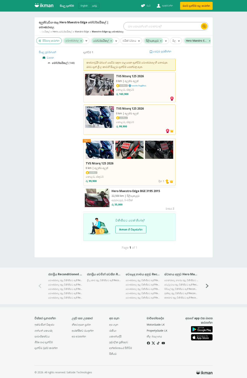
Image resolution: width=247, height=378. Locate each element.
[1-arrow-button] (207, 286)
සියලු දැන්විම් (67, 5)
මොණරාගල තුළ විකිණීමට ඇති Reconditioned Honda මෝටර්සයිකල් (142, 284)
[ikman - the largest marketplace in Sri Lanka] (44, 6)
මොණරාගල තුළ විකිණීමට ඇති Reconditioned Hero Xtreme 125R (65, 288)
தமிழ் (94, 5)
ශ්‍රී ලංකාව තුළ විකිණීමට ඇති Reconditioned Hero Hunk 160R (104, 280)
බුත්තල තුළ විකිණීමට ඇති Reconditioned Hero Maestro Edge (181, 293)
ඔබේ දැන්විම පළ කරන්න (196, 5)
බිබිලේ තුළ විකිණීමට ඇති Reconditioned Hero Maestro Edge (181, 288)
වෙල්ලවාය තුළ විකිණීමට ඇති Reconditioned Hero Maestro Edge (181, 284)
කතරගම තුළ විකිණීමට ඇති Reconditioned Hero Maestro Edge (181, 297)
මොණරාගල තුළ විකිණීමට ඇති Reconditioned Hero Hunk (65, 284)
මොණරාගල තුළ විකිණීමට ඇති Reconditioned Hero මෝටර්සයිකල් (142, 288)
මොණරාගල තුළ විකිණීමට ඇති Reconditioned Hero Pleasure (65, 280)
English (84, 5)
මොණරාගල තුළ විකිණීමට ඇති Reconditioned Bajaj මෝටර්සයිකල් (142, 280)
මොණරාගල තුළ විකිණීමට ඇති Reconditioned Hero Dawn (65, 293)
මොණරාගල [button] (72, 40)
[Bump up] (167, 181)
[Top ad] (172, 98)
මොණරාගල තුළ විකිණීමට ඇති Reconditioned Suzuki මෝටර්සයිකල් (142, 297)
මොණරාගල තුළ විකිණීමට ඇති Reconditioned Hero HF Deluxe (65, 297)
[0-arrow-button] (40, 286)
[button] (81, 40)
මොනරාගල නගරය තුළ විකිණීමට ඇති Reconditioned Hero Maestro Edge (181, 280)
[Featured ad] (172, 130)
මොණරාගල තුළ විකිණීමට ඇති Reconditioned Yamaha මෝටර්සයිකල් (142, 293)
